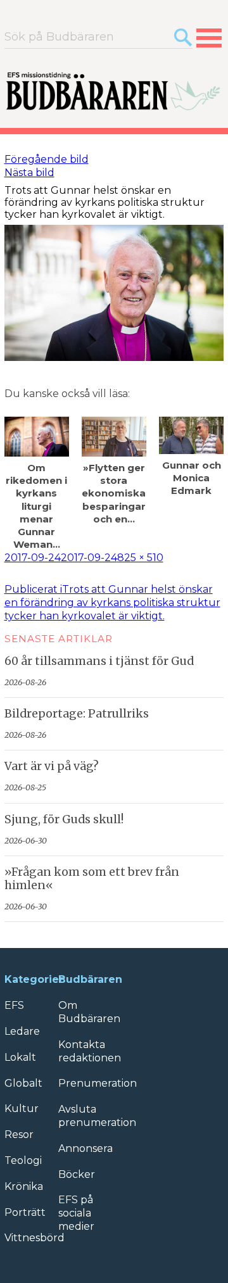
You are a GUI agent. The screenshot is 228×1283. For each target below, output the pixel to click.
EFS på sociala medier (76, 1213)
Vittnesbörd (34, 1238)
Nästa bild (29, 173)
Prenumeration (97, 1083)
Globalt (23, 1083)
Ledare (22, 1031)
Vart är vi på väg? (51, 766)
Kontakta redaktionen (89, 1051)
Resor (19, 1134)
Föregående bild (46, 159)
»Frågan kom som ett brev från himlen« (91, 878)
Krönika (23, 1186)
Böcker (76, 1174)
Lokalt (20, 1057)
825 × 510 (140, 558)
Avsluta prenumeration (97, 1115)
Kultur (21, 1109)
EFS (14, 1005)
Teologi (23, 1160)
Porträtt (25, 1212)
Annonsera (85, 1148)
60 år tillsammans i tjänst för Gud (99, 661)
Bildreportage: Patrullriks (76, 714)
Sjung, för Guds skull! (64, 819)
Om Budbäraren (89, 1012)
